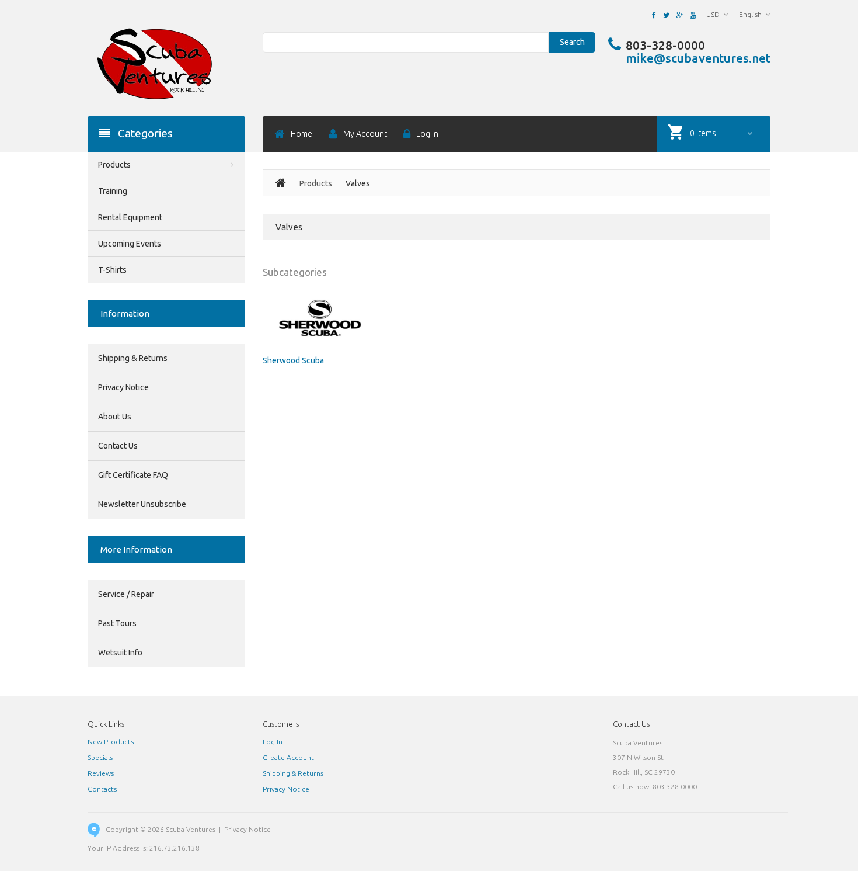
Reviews (101, 773)
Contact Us (118, 445)
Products (315, 183)
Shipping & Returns (133, 358)
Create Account (288, 757)
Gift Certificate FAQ (133, 475)
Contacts (102, 789)
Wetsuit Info (120, 652)
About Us (114, 416)
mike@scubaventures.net (698, 58)
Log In (272, 741)
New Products (111, 741)
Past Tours (117, 623)
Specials (100, 757)
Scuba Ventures (190, 829)
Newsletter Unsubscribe (142, 504)
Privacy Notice (123, 387)
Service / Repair (126, 594)
